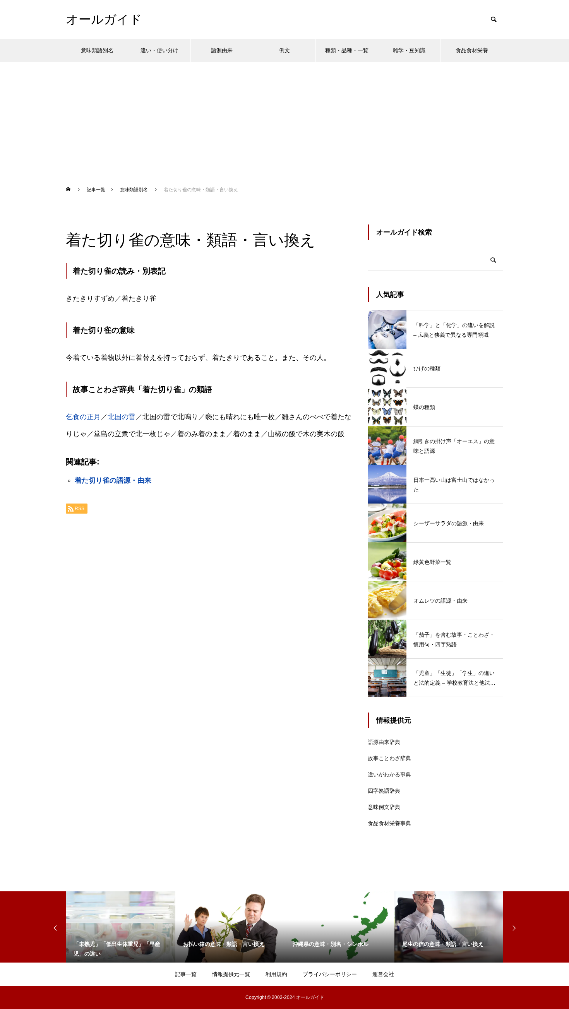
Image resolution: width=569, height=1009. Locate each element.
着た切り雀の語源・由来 (113, 480)
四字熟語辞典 (384, 791)
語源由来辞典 (384, 742)
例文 (284, 50)
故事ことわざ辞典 (389, 758)
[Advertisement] (284, 120)
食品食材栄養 (472, 50)
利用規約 (276, 974)
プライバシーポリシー (330, 974)
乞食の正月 (83, 417)
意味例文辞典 (384, 807)
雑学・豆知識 (409, 50)
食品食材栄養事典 (389, 823)
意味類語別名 (97, 50)
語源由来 (222, 50)
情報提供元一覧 (231, 974)
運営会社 (383, 974)
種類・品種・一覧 (346, 50)
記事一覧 (186, 974)
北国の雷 (121, 417)
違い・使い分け (159, 50)
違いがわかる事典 (389, 774)
